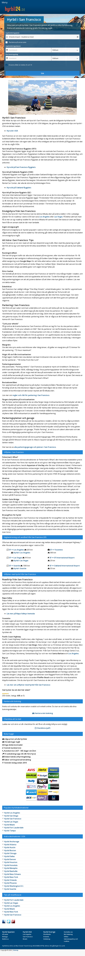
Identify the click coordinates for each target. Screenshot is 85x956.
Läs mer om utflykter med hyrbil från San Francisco (28, 685)
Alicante (5, 934)
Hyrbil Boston (10, 850)
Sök (42, 73)
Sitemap (15, 950)
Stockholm (47, 934)
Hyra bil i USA (12, 131)
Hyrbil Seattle (10, 889)
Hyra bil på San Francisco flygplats (21, 167)
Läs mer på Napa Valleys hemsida (21, 613)
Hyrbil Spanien (8, 932)
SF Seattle (14, 565)
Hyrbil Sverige (49, 932)
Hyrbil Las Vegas (11, 821)
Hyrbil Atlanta (10, 844)
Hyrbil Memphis (10, 868)
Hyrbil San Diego (11, 816)
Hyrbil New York (11, 877)
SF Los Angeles (16, 549)
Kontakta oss (68, 932)
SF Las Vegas (15, 557)
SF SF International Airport (62, 557)
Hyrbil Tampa (10, 830)
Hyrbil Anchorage (11, 841)
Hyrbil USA (27, 932)
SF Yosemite (56, 549)
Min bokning (68, 934)
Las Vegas (58, 216)
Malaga (5, 937)
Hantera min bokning (43, 713)
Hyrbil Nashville (10, 871)
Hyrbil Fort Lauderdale (13, 827)
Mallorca (5, 939)
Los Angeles (44, 216)
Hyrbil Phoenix (10, 883)
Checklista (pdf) (43, 728)
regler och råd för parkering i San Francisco (30, 395)
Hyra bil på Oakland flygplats (19, 187)
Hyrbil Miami (9, 824)
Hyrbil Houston (10, 862)
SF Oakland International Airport (65, 565)
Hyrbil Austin (9, 847)
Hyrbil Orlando (10, 880)
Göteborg (46, 939)
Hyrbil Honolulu (10, 865)
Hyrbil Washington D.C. (14, 886)
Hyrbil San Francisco (12, 818)
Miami (25, 939)
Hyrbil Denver (10, 859)
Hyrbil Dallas (9, 856)
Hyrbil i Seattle (20, 568)
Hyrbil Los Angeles (12, 813)
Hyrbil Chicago (10, 853)
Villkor (66, 937)
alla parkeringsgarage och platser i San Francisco (35, 447)
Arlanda (46, 937)
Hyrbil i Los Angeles (22, 552)
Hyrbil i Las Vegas (21, 560)
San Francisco (28, 937)
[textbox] (42, 36)
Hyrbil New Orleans (12, 874)
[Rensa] (77, 37)
